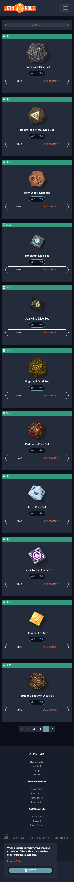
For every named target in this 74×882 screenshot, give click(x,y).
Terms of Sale (37, 798)
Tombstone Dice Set (37, 67)
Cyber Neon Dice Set (37, 570)
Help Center (37, 817)
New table (37, 766)
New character (37, 762)
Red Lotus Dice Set (37, 444)
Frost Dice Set (37, 507)
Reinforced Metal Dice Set (37, 130)
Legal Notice (37, 802)
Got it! (32, 870)
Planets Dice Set (37, 633)
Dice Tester (37, 775)
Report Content (37, 825)
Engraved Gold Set (37, 381)
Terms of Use (37, 793)
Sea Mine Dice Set (37, 318)
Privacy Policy (37, 789)
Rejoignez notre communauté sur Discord (42, 838)
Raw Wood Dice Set (37, 192)
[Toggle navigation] (65, 8)
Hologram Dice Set (37, 255)
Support (37, 821)
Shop (37, 770)
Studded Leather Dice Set (37, 695)
